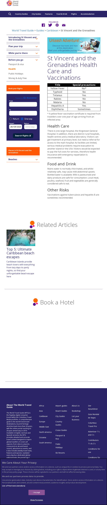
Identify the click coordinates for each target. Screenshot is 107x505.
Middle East (44, 427)
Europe (42, 421)
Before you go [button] (15, 60)
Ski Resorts (60, 453)
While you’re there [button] (18, 53)
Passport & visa (16, 64)
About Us (76, 405)
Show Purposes (36, 500)
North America (45, 432)
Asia (41, 411)
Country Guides (21, 14)
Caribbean (52, 30)
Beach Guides (61, 411)
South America (45, 442)
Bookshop (76, 411)
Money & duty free (17, 78)
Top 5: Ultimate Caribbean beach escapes (20, 253)
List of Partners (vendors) (13, 486)
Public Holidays (15, 73)
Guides (40, 30)
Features (49, 14)
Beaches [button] (12, 159)
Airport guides (61, 405)
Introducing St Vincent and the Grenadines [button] (22, 38)
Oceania (42, 437)
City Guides (36, 14)
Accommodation (87, 14)
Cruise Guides (61, 430)
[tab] (23, 38)
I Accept (36, 492)
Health (12, 69)
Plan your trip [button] (15, 46)
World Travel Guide (23, 30)
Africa (41, 405)
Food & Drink (62, 14)
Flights (74, 14)
